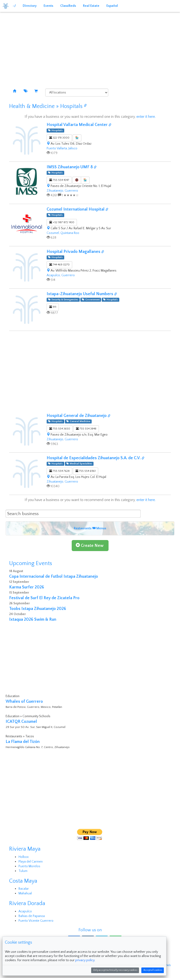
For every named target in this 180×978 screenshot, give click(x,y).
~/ (14, 6)
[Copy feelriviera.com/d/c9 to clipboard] (110, 125)
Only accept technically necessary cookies (115, 970)
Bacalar (24, 889)
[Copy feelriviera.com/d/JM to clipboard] (95, 167)
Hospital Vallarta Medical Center (78, 124)
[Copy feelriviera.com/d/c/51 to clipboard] (85, 105)
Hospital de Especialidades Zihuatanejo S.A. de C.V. (94, 458)
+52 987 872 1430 (63, 222)
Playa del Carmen (31, 861)
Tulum (23, 871)
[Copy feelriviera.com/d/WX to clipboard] (102, 252)
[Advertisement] (91, 46)
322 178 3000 (60, 137)
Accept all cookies (152, 970)
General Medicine (79, 421)
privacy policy (84, 960)
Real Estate (91, 6)
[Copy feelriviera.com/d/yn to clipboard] (115, 294)
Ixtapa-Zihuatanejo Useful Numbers (80, 294)
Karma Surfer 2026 (26, 587)
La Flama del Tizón (23, 741)
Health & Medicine (32, 106)
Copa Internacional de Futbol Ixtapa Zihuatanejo (53, 576)
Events (48, 6)
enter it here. (146, 117)
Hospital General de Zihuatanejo (77, 415)
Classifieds (68, 6)
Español (112, 6)
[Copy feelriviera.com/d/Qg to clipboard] (109, 416)
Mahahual (25, 893)
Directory (30, 6)
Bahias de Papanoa (32, 916)
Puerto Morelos (29, 866)
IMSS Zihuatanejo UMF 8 (70, 167)
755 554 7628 (61, 471)
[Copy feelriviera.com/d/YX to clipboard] (143, 458)
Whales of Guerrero (24, 701)
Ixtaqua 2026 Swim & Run (32, 619)
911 (54, 306)
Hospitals (71, 106)
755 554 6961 (87, 471)
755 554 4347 (60, 180)
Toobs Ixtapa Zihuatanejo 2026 (37, 608)
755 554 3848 (87, 428)
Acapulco (25, 911)
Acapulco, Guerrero (61, 275)
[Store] (36, 91)
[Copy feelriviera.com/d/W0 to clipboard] (106, 209)
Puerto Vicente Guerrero (36, 921)
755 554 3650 (61, 428)
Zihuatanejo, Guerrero (62, 191)
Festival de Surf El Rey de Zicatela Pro (44, 598)
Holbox (24, 857)
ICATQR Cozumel (21, 721)
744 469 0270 (61, 264)
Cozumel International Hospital (76, 209)
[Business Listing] (14, 91)
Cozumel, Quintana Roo (63, 233)
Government (92, 299)
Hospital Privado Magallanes (74, 251)
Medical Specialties (80, 463)
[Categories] (25, 91)
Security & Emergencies (64, 299)
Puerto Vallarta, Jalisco (62, 148)
